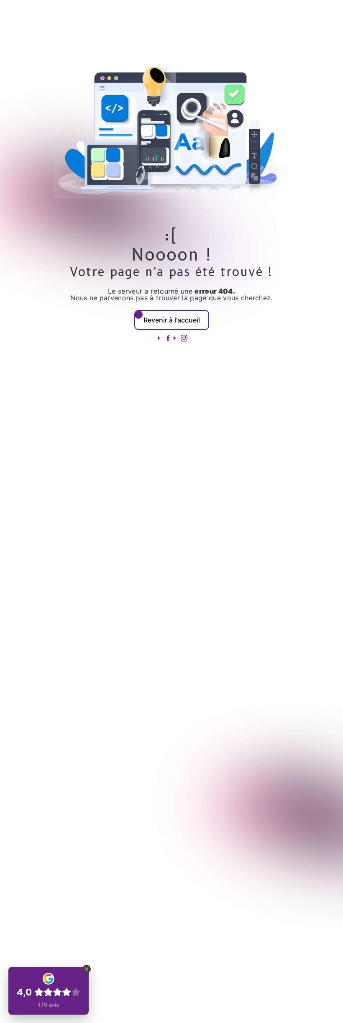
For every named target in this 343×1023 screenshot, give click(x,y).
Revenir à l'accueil (171, 320)
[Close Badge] (86, 969)
